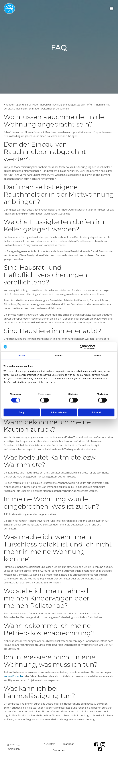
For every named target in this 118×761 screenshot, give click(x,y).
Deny (21, 412)
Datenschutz (59, 750)
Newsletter (49, 743)
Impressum (68, 743)
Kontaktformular (13, 676)
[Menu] (111, 8)
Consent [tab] (20, 355)
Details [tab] (59, 355)
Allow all (96, 412)
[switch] (44, 399)
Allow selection (59, 412)
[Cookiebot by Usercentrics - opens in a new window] (82, 347)
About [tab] (97, 355)
